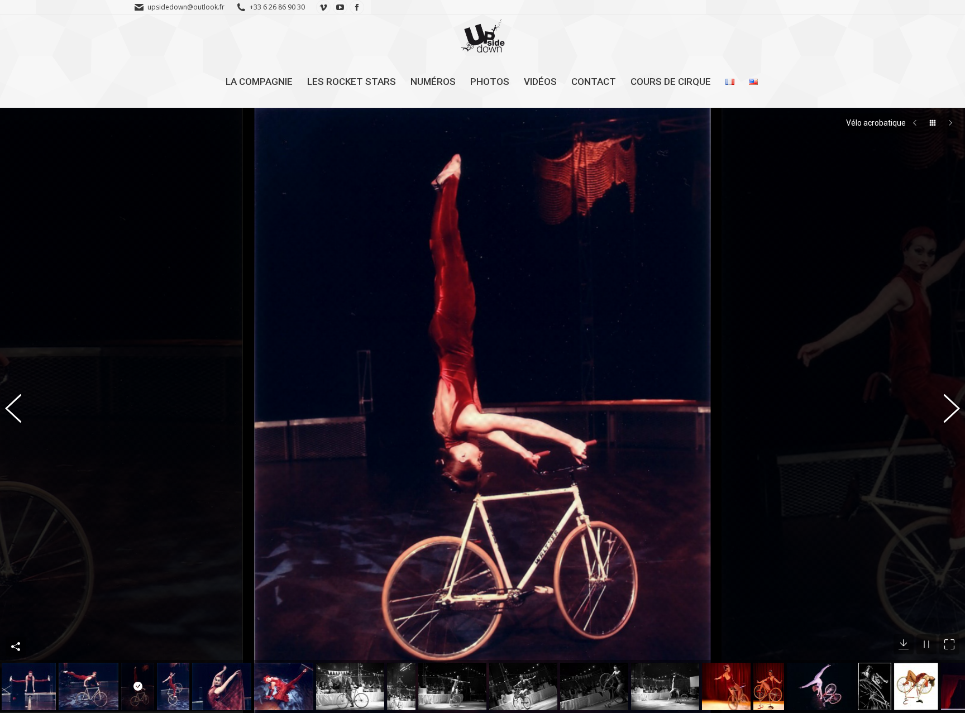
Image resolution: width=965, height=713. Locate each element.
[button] (20, 410)
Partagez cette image (16, 647)
